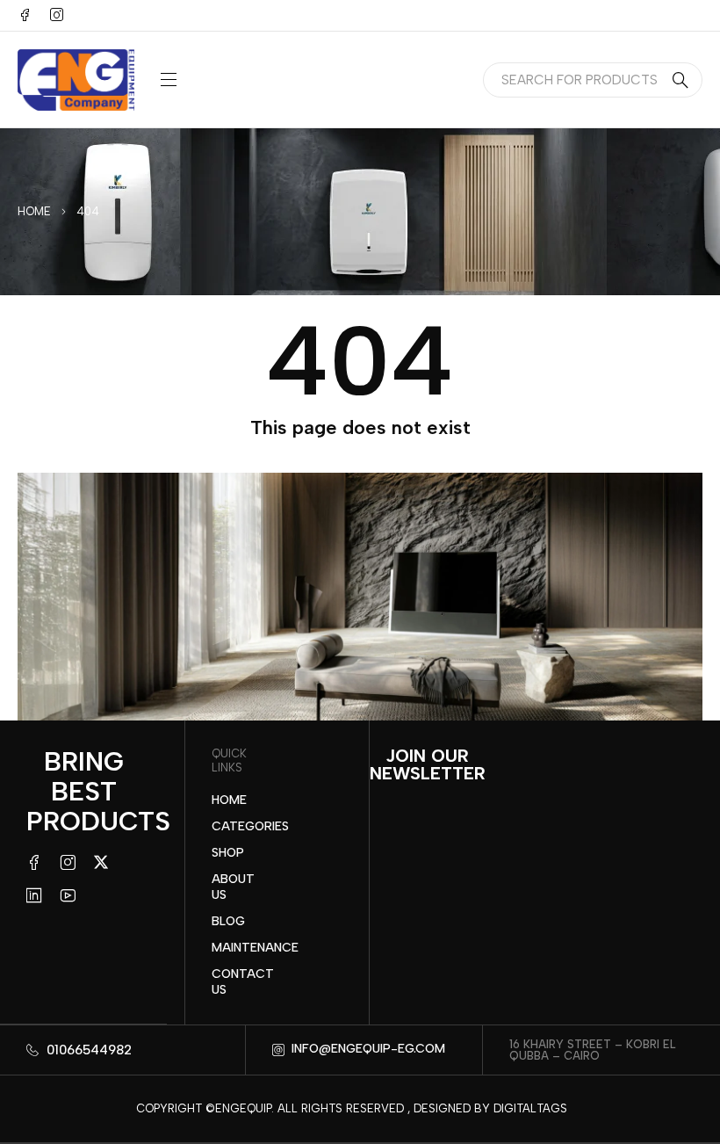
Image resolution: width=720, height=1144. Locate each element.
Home (34, 211)
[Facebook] (25, 15)
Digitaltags (530, 1108)
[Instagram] (56, 15)
